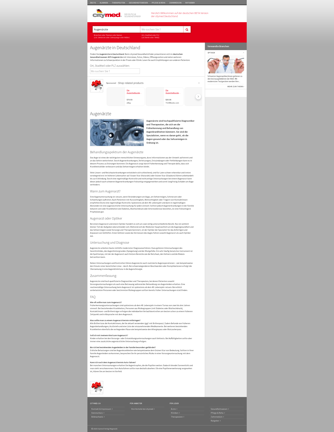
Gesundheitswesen (219, 409)
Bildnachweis (97, 416)
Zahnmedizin (217, 416)
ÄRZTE (93, 2)
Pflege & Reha (217, 413)
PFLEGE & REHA (158, 2)
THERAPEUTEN (118, 2)
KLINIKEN (104, 2)
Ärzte (174, 409)
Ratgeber (215, 420)
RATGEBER (190, 2)
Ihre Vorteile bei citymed (142, 409)
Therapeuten (177, 416)
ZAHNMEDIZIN (175, 2)
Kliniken (175, 413)
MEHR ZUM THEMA (235, 86)
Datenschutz (97, 413)
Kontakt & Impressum (101, 409)
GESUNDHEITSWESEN (138, 2)
